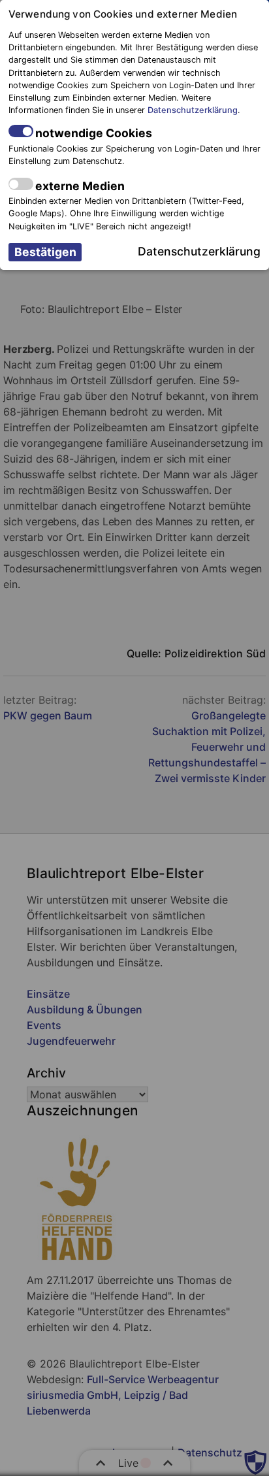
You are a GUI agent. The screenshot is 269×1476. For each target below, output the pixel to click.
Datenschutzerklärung (193, 110)
